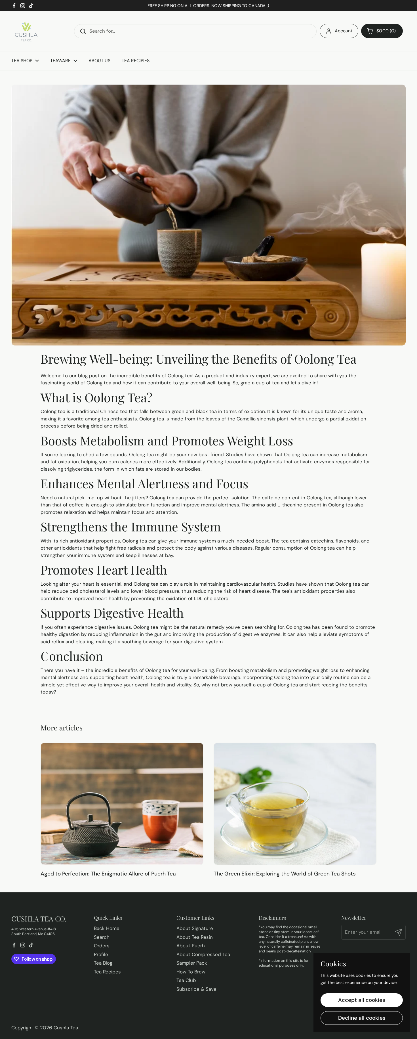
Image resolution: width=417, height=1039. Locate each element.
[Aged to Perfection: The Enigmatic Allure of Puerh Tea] (122, 804)
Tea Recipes (107, 972)
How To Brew (190, 972)
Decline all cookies (362, 1017)
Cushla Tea (66, 1028)
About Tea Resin (194, 937)
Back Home (106, 928)
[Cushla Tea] (25, 31)
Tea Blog (103, 963)
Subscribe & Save (196, 989)
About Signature (194, 928)
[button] (382, 31)
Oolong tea (54, 411)
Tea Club (186, 980)
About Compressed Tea (203, 954)
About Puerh (190, 945)
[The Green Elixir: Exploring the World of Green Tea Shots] (295, 804)
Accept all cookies (361, 1000)
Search (101, 937)
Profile (101, 954)
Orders (101, 945)
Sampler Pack (191, 963)
